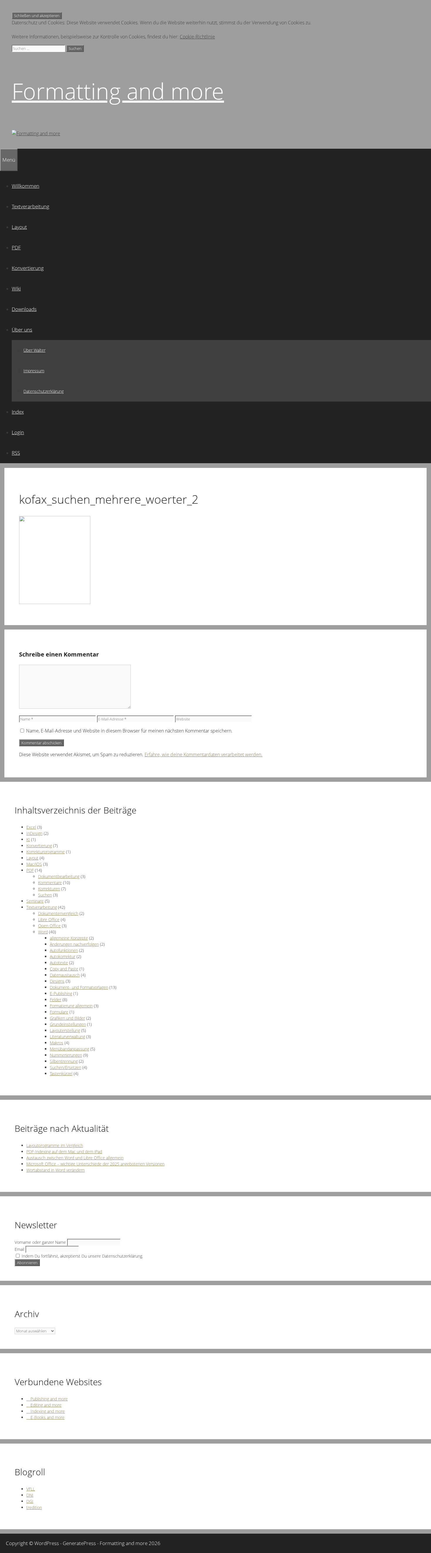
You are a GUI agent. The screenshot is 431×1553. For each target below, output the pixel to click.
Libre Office (49, 919)
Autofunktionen (64, 950)
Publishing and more (47, 1399)
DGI (29, 1501)
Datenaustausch (65, 975)
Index (18, 411)
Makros (56, 1043)
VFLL (30, 1489)
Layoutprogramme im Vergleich (54, 1145)
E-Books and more (45, 1417)
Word (43, 932)
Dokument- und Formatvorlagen (79, 987)
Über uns (22, 329)
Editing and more (44, 1405)
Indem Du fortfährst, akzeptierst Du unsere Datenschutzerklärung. (82, 1256)
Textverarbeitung (30, 206)
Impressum (33, 370)
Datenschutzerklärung (43, 391)
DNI (29, 1495)
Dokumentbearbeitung (58, 876)
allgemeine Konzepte (69, 938)
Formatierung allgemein (71, 1006)
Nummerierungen (66, 1055)
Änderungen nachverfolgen (74, 944)
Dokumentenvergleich (58, 913)
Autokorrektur (62, 956)
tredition (34, 1507)
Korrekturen (49, 888)
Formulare (59, 1012)
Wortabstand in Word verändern (55, 1170)
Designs (57, 981)
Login (18, 432)
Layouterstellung (65, 1030)
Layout (19, 227)
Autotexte (59, 962)
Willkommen (25, 185)
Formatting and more (118, 91)
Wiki (16, 288)
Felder (55, 999)
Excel (31, 827)
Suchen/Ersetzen (65, 1067)
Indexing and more (45, 1411)
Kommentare (50, 882)
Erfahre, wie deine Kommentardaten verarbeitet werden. (203, 754)
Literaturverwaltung (67, 1036)
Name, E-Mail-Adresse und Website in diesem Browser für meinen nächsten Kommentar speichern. (129, 731)
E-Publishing (61, 993)
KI (28, 839)
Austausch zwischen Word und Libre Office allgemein (74, 1157)
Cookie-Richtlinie (197, 36)
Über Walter (34, 350)
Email (19, 1249)
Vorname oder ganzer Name (40, 1242)
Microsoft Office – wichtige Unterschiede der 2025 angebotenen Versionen (95, 1164)
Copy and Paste (64, 969)
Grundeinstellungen (68, 1024)
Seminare (35, 901)
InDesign (34, 833)
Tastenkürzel (61, 1073)
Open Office (49, 925)
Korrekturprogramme (45, 852)
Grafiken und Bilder (67, 1018)
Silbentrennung (64, 1061)
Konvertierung (28, 268)
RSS (16, 452)
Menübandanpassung (69, 1049)
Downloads (24, 309)
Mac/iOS (34, 864)
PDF (16, 247)
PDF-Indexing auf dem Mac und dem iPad (64, 1151)
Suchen (45, 895)
